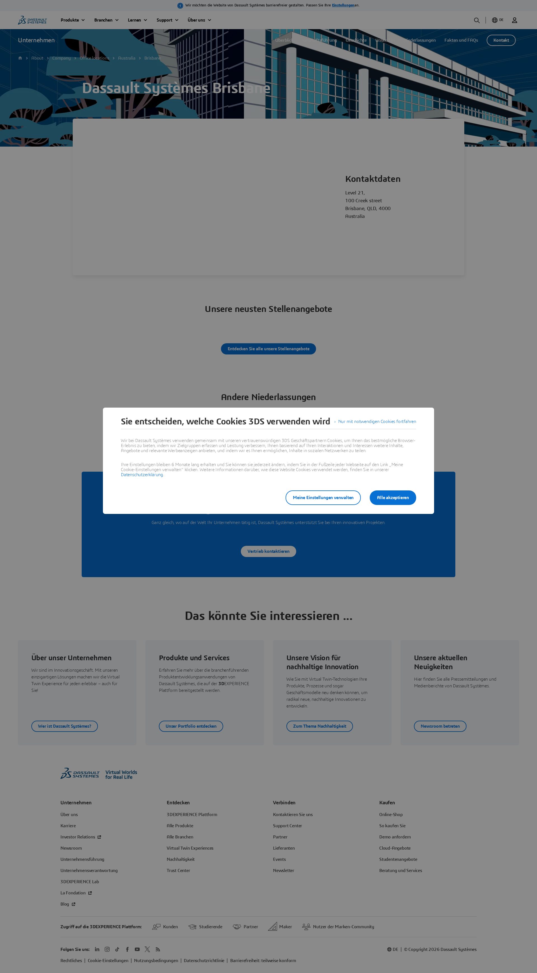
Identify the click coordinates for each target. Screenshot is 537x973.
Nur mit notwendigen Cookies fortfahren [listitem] (377, 421)
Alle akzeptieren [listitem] (393, 497)
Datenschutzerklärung (142, 475)
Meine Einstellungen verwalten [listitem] (323, 497)
